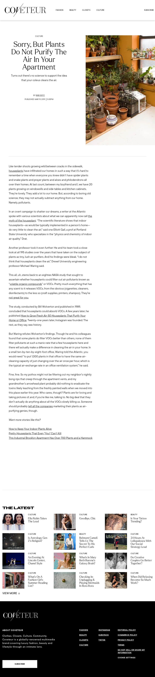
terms (121, 645)
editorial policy (127, 630)
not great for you (18, 297)
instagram (104, 630)
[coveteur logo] (25, 10)
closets (86, 10)
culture (100, 10)
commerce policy (127, 635)
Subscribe (149, 10)
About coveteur (12, 630)
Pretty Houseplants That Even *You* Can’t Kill (35, 433)
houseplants (16, 171)
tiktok (102, 640)
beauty (72, 10)
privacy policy (126, 640)
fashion (59, 10)
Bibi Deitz (40, 95)
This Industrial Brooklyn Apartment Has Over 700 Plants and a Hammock (50, 438)
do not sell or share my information (131, 651)
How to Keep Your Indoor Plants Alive (30, 429)
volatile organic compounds (26, 284)
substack (104, 635)
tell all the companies (40, 406)
